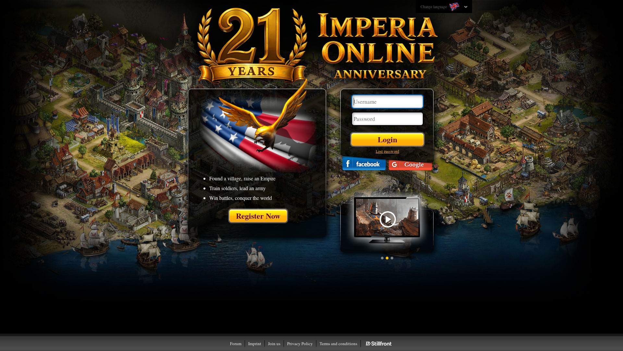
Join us (274, 343)
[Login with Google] (410, 163)
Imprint (254, 343)
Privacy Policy (300, 343)
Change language (434, 6)
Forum (235, 343)
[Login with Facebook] (364, 163)
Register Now (258, 215)
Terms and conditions (338, 343)
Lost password (387, 151)
